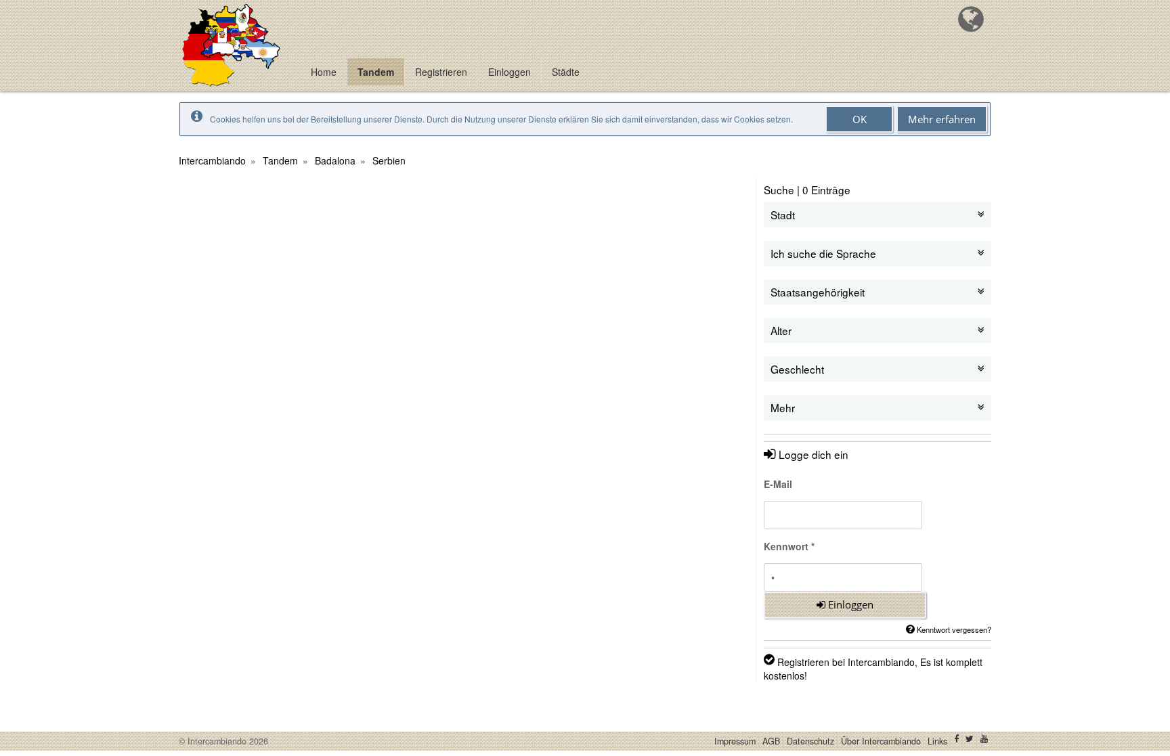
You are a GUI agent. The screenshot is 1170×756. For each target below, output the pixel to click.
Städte (566, 72)
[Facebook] (956, 741)
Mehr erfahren (942, 119)
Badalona (335, 160)
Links (937, 741)
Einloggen (509, 72)
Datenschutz (810, 741)
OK (859, 119)
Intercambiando (212, 160)
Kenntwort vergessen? (953, 629)
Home (324, 72)
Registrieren (441, 72)
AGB (771, 741)
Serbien (389, 160)
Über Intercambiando (881, 741)
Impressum (735, 741)
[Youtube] (984, 741)
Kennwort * (789, 546)
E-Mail (778, 484)
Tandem (376, 72)
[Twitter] (969, 741)
